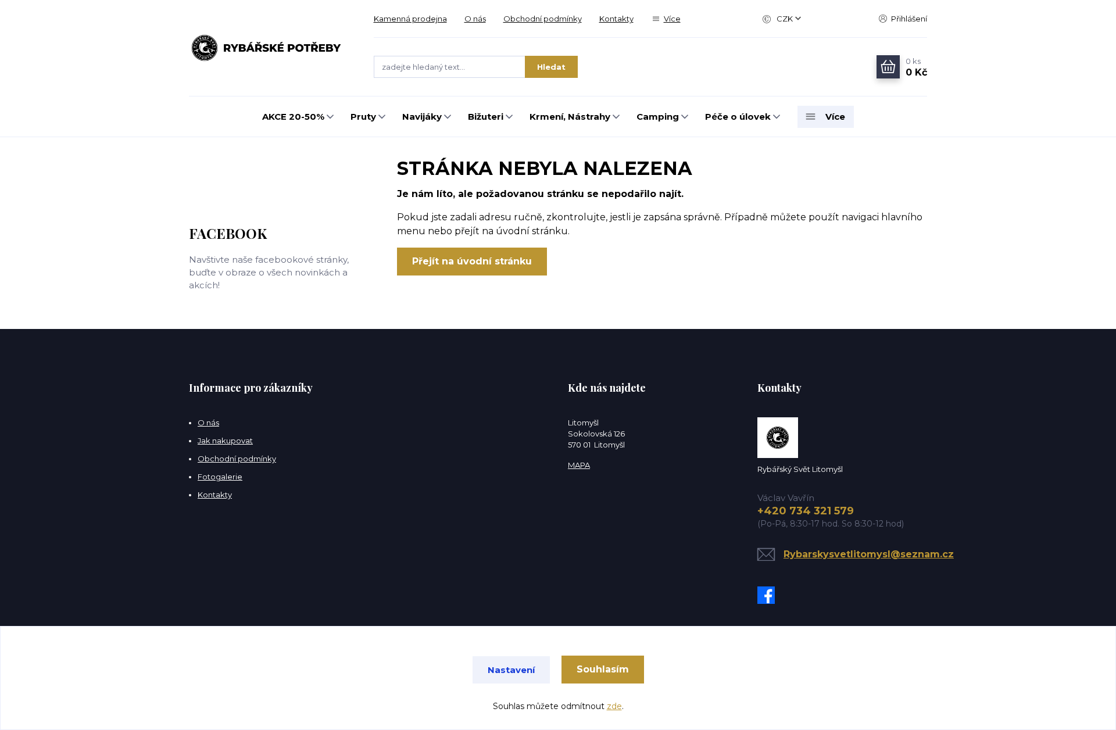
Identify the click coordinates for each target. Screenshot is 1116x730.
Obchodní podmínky (542, 18)
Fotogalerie (220, 476)
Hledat (551, 66)
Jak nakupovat (225, 440)
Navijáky (422, 116)
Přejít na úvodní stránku (472, 261)
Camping (657, 116)
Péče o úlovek (738, 116)
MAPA (579, 465)
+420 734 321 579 (805, 510)
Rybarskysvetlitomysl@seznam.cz (869, 554)
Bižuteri (485, 116)
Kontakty (616, 18)
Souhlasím (603, 669)
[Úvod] (269, 48)
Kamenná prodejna (410, 18)
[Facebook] (769, 595)
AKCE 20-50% (293, 116)
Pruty (363, 116)
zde (614, 706)
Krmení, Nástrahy (570, 116)
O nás (475, 18)
